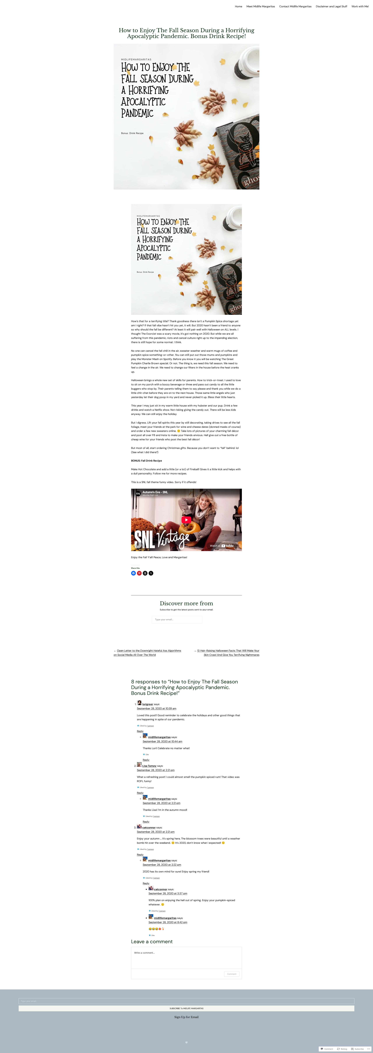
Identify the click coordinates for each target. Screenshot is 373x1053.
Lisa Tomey (149, 766)
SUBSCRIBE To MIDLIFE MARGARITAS (186, 1008)
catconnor (149, 827)
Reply (140, 731)
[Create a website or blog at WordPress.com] (186, 1042)
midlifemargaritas (159, 737)
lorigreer (147, 704)
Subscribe (212, 619)
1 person (150, 726)
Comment (231, 974)
